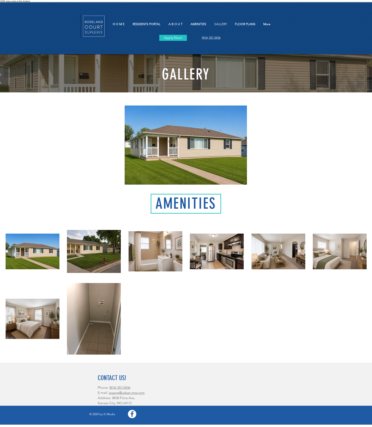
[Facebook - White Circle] (132, 414)
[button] (186, 145)
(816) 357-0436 (119, 388)
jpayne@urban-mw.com (127, 393)
